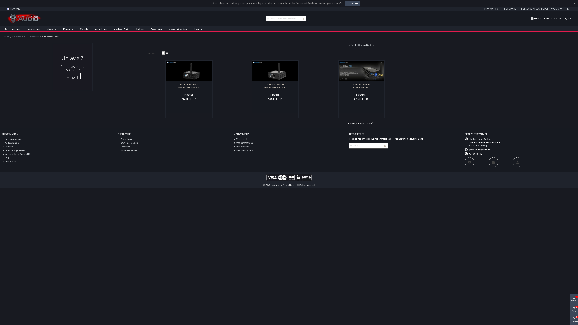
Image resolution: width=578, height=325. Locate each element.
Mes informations (244, 150)
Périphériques (33, 29)
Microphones (101, 29)
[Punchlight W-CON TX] (275, 71)
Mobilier (140, 29)
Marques (16, 29)
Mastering (51, 29)
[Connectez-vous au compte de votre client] (569, 9)
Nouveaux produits (129, 143)
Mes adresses (242, 146)
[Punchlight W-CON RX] (189, 71)
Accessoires (156, 29)
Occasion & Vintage (178, 29)
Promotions (126, 139)
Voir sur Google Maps (479, 145)
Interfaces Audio (122, 29)
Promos (198, 29)
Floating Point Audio (479, 139)
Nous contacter (12, 143)
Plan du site (10, 162)
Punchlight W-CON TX (275, 87)
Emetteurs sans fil (275, 84)
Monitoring (68, 29)
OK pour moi (353, 3)
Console (84, 29)
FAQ (7, 158)
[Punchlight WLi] (361, 71)
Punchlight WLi (361, 87)
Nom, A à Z (152, 53)
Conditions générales (15, 150)
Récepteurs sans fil (189, 84)
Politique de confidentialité (17, 154)
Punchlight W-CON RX (189, 87)
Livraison (9, 146)
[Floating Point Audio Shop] (24, 19)
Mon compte (242, 139)
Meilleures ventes (129, 150)
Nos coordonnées (13, 139)
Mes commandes (244, 143)
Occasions (125, 146)
